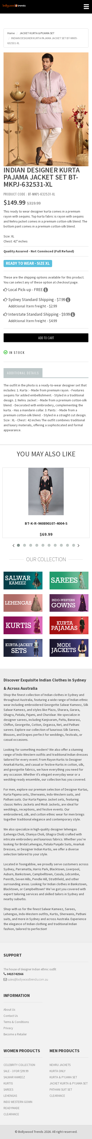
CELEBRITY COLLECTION (19, 1065)
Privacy (8, 1028)
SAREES (8, 1090)
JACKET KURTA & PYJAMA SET (36, 33)
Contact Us (11, 1016)
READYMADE (12, 1108)
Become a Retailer (15, 1034)
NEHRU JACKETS (60, 1065)
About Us (9, 1010)
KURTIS (8, 1083)
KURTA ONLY (58, 1071)
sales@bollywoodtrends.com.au (27, 979)
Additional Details (23, 372)
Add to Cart (46, 337)
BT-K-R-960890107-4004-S (46, 523)
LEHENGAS (10, 1096)
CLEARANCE (11, 1114)
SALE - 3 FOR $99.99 (16, 1071)
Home (11, 33)
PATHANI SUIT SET (61, 1090)
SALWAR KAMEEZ (14, 1077)
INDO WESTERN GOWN (18, 1102)
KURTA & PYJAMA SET (63, 1077)
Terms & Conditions (16, 1022)
